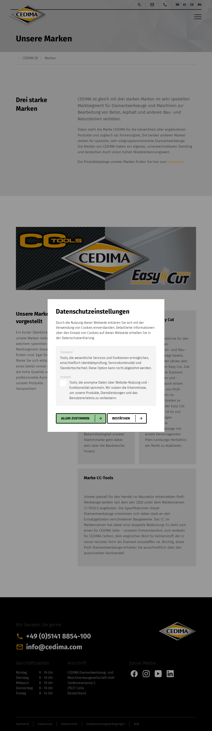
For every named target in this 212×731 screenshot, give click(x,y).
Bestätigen (121, 418)
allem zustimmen (75, 418)
